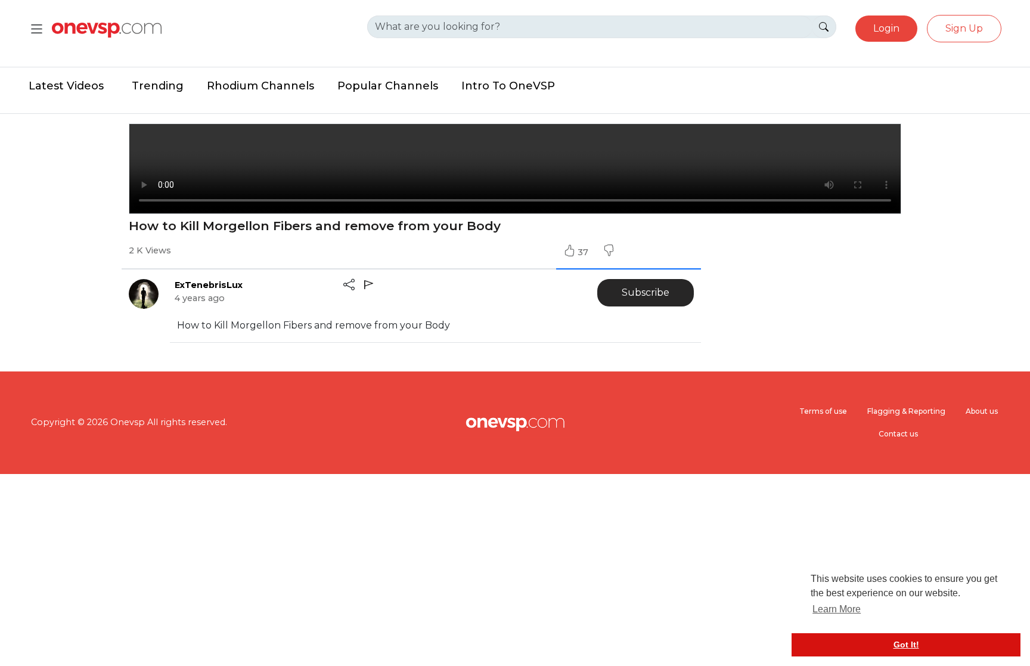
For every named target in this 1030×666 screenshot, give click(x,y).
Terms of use (823, 411)
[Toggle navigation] (37, 29)
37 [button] (584, 252)
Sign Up (964, 28)
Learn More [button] (836, 609)
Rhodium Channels (260, 85)
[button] (609, 252)
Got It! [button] (906, 644)
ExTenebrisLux (209, 285)
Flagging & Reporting (906, 411)
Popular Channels (387, 85)
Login (886, 28)
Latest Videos (66, 85)
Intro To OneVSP (508, 85)
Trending (158, 85)
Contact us (898, 433)
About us (982, 411)
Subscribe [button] (645, 292)
